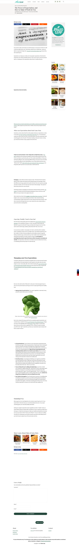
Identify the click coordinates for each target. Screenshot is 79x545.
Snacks (42, 1)
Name (15, 504)
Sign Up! (32, 530)
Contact (49, 530)
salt (34, 323)
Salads (47, 1)
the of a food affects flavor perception (34, 196)
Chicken (34, 1)
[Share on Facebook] (78, 270)
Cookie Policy (15, 534)
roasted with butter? (34, 317)
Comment (16, 487)
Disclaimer (15, 532)
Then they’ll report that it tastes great (34, 51)
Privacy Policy (15, 530)
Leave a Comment (19, 13)
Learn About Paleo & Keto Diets (22, 5)
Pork (39, 1)
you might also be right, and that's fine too (35, 322)
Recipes (29, 1)
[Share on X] (78, 272)
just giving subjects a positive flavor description (28, 134)
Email (15, 509)
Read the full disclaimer (46, 541)
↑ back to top (39, 522)
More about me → (58, 44)
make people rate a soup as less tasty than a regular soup (33, 163)
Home (16, 5)
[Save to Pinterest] (78, 275)
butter (31, 323)
